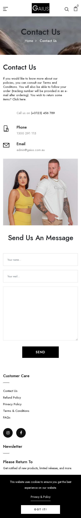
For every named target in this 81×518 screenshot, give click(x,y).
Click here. (18, 99)
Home (29, 40)
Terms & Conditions (16, 411)
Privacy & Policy (40, 497)
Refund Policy (12, 397)
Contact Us (10, 391)
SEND (40, 352)
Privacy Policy (12, 404)
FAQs (6, 417)
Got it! (40, 509)
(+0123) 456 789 (43, 113)
